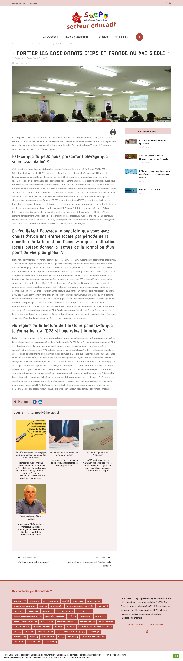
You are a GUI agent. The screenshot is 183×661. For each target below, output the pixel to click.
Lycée (72, 616)
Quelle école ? (33, 44)
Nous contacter (135, 624)
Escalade (19, 611)
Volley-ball (48, 637)
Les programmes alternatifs (28, 616)
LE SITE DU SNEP (19, 3)
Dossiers (103, 37)
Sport (29, 632)
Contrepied (94, 601)
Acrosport (20, 601)
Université (20, 637)
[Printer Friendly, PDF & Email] (113, 131)
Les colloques (65, 611)
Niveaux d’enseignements (78, 37)
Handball (47, 611)
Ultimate (94, 632)
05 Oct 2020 (17, 58)
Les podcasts (84, 611)
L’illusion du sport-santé (149, 189)
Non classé (47, 621)
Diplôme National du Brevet (79, 606)
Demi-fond (56, 606)
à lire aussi (50, 642)
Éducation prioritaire (93, 637)
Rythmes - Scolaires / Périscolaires (95, 626)
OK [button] (176, 656)
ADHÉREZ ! (33, 3)
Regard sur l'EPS (41, 626)
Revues (58, 626)
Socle (17, 632)
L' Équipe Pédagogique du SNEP (37, 58)
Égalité (18, 642)
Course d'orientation (24, 606)
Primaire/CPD (87, 621)
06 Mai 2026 (144, 181)
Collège (78, 601)
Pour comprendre (66, 621)
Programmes (106, 621)
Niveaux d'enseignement (25, 621)
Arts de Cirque (51, 601)
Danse (43, 606)
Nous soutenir (156, 624)
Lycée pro (85, 616)
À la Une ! (73, 637)
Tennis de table (45, 632)
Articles (35, 601)
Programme (121, 37)
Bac (65, 601)
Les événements (51, 37)
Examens (33, 611)
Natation (100, 616)
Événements (34, 642)
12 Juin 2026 (144, 147)
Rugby (71, 626)
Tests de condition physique (71, 632)
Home (14, 44)
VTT (61, 637)
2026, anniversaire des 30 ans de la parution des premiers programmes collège (154, 174)
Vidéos (34, 637)
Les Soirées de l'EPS (54, 616)
